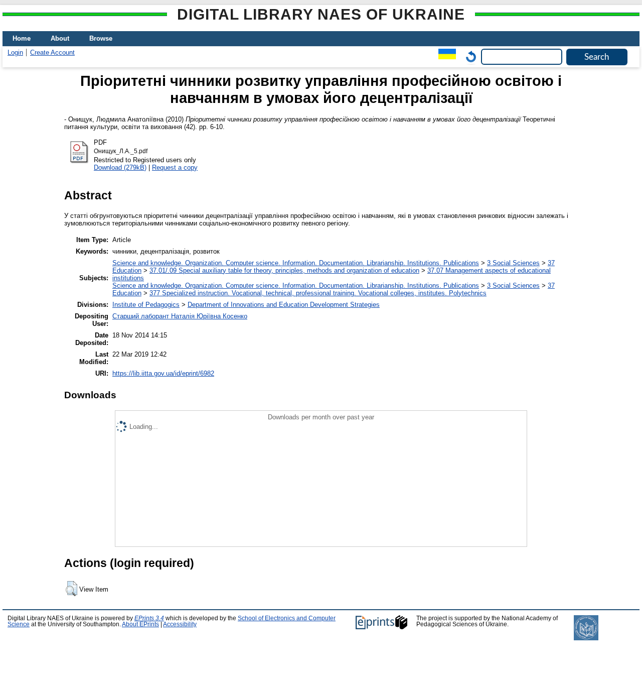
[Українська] (444, 56)
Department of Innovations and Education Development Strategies (284, 304)
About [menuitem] (60, 38)
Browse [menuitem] (100, 38)
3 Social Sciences (513, 263)
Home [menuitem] (22, 38)
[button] (71, 588)
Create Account (52, 52)
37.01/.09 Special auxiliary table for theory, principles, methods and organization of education (284, 270)
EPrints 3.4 (149, 618)
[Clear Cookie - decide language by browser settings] (468, 56)
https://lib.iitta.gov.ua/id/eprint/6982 (163, 373)
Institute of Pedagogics (146, 304)
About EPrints (140, 624)
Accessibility (180, 624)
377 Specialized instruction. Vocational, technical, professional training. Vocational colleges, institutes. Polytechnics (318, 293)
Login (15, 52)
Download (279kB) (120, 167)
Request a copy (175, 167)
